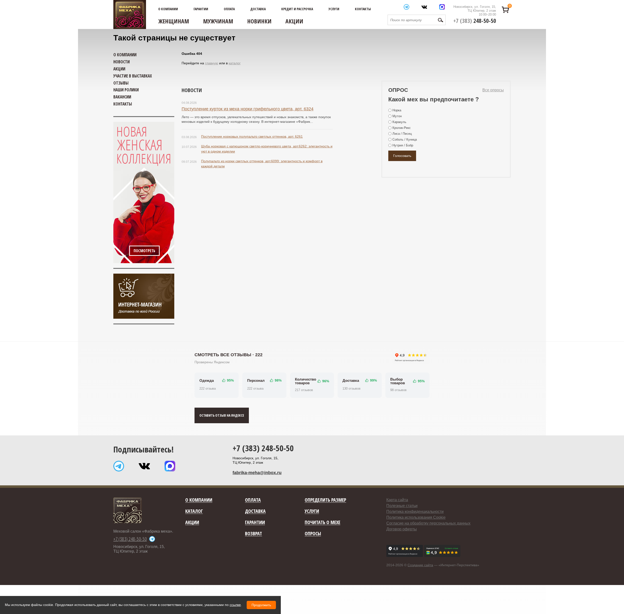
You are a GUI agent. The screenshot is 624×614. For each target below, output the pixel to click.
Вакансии (122, 97)
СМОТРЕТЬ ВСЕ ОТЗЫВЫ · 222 (229, 354)
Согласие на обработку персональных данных (428, 523)
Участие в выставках (132, 76)
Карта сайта (397, 500)
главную (211, 63)
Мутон (397, 116)
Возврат (253, 533)
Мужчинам (218, 21)
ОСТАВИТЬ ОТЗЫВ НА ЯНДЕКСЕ (221, 415)
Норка (396, 110)
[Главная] (129, 14)
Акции (294, 21)
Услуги (334, 9)
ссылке (235, 605)
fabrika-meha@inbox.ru (257, 472)
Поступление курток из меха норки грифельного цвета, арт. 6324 (247, 108)
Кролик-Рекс (401, 128)
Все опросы (493, 90)
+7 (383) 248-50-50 (263, 448)
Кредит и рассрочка (297, 9)
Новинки (259, 21)
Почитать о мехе (322, 522)
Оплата (229, 9)
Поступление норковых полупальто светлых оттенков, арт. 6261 (252, 136)
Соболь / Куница (404, 139)
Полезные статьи (402, 506)
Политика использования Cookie (416, 517)
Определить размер (325, 500)
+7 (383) (474, 21)
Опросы (313, 533)
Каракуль (399, 122)
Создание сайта (420, 565)
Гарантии (201, 9)
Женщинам (173, 21)
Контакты (363, 9)
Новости (192, 90)
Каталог (194, 511)
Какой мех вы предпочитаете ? (433, 99)
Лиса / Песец (402, 133)
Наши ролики (126, 90)
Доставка (258, 9)
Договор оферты (401, 529)
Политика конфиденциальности (415, 511)
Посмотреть (144, 250)
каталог (235, 63)
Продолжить (261, 605)
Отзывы (120, 83)
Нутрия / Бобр (402, 145)
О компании (168, 9)
